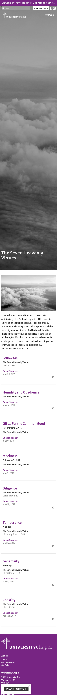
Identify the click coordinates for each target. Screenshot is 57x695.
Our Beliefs (6, 665)
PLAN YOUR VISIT (16, 689)
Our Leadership (8, 662)
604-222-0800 (41, 8)
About (4, 659)
